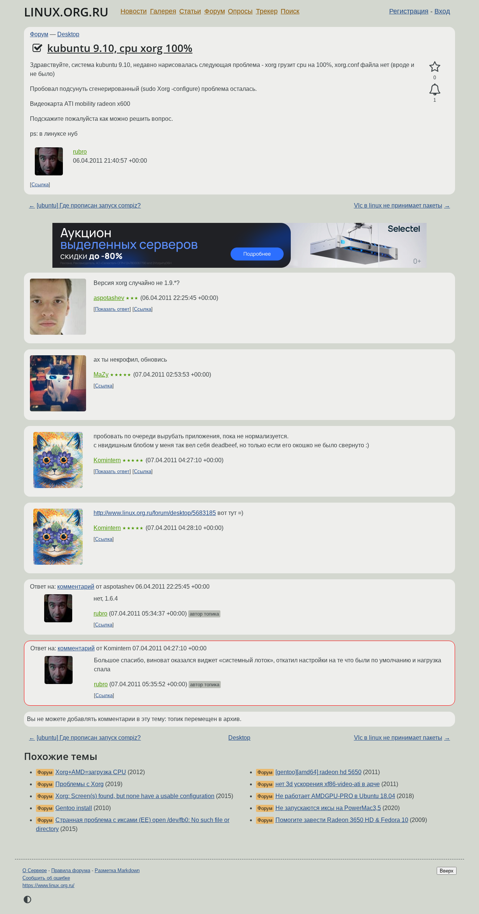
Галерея (163, 11)
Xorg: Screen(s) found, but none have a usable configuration (134, 796)
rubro (80, 151)
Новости (133, 11)
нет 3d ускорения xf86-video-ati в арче (327, 784)
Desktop (68, 34)
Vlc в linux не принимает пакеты (398, 205)
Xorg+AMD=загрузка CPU (90, 772)
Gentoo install (73, 808)
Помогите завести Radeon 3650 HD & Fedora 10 (341, 820)
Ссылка (40, 184)
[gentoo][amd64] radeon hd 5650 (318, 772)
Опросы (240, 11)
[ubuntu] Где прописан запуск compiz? (89, 205)
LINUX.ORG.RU (66, 12)
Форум (214, 11)
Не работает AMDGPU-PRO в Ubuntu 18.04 (335, 796)
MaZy (101, 374)
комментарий (75, 586)
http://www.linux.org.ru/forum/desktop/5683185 (155, 513)
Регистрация (408, 11)
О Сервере (34, 870)
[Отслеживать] (434, 89)
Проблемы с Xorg (79, 784)
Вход (442, 11)
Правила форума (70, 870)
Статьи (190, 11)
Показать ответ (112, 309)
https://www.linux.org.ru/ (48, 885)
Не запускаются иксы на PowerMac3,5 (328, 808)
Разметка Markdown (117, 870)
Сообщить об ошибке (46, 878)
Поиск (290, 11)
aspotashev (109, 298)
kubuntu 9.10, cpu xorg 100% (119, 48)
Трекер (267, 11)
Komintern (107, 460)
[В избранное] (434, 67)
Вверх (447, 871)
